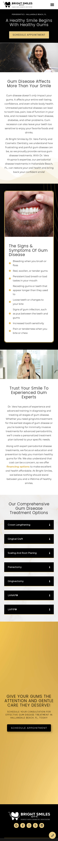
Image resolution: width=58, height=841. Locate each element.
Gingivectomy (16, 581)
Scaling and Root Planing (22, 553)
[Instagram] (29, 825)
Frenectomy (15, 567)
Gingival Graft (15, 539)
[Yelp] (35, 825)
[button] (52, 5)
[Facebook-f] (22, 825)
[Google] (16, 825)
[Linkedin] (41, 825)
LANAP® (13, 595)
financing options (18, 466)
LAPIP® (12, 609)
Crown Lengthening (19, 524)
